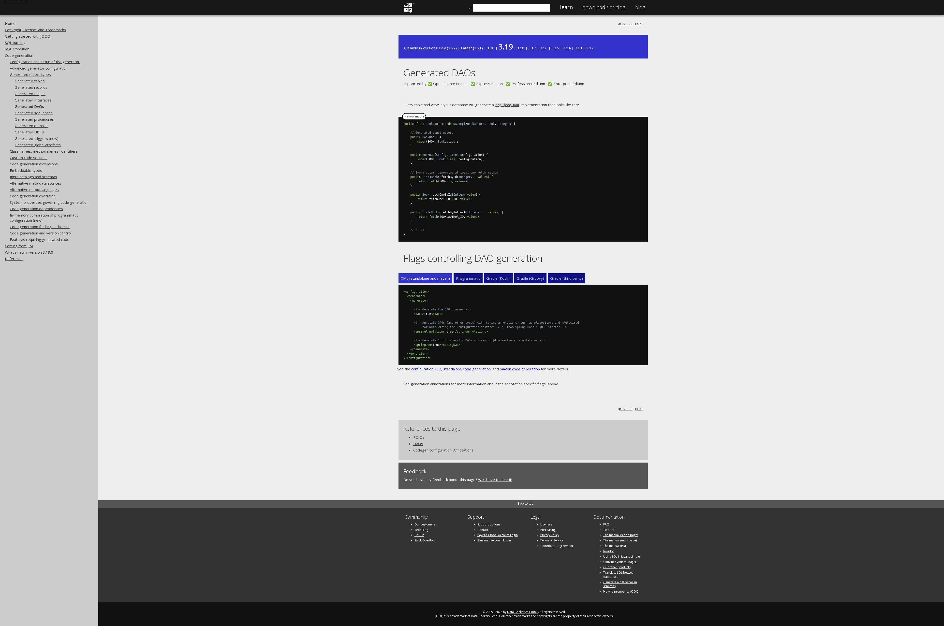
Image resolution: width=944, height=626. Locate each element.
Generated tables (30, 80)
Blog (640, 7)
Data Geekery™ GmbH (522, 612)
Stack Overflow (424, 540)
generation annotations (430, 383)
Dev (442, 47)
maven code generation (520, 368)
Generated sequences (34, 112)
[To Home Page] (408, 11)
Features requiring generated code (39, 239)
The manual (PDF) (615, 546)
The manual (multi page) (620, 540)
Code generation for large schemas (40, 226)
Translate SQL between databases (619, 574)
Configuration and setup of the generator (45, 61)
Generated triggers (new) (37, 138)
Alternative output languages (34, 189)
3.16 (543, 47)
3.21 (478, 47)
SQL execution (17, 48)
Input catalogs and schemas (33, 176)
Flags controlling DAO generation (473, 257)
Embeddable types (26, 170)
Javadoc (608, 551)
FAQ (606, 524)
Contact (482, 530)
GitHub (419, 535)
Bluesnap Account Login (494, 540)
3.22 (452, 47)
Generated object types (30, 74)
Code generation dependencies (36, 208)
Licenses (546, 524)
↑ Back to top (524, 503)
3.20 (490, 47)
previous (625, 23)
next (639, 23)
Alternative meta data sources (35, 183)
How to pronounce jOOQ (620, 591)
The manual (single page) (620, 535)
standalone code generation (467, 368)
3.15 (555, 47)
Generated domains (31, 125)
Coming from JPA (19, 245)
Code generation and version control (41, 233)
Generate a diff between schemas (620, 584)
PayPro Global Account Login (497, 535)
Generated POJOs (30, 93)
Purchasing (548, 530)
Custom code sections (28, 157)
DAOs (418, 443)
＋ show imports (414, 116)
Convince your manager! (620, 562)
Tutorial (608, 530)
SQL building (15, 42)
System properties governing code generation (49, 202)
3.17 (532, 47)
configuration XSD (426, 368)
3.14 (567, 47)
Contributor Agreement (556, 546)
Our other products (617, 567)
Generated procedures (34, 119)
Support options (488, 524)
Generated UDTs (29, 132)
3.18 (520, 47)
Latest (466, 47)
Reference (14, 258)
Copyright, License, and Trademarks (35, 29)
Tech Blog (421, 530)
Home (10, 23)
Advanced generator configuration (39, 68)
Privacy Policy (549, 535)
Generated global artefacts (38, 144)
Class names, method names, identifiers (44, 151)
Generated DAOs (29, 106)
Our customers (424, 524)
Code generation (19, 55)
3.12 (590, 47)
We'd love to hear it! (495, 479)
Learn (566, 7)
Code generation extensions (34, 163)
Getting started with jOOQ (27, 36)
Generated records (31, 87)
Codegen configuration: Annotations (443, 450)
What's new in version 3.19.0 (29, 252)
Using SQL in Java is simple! (622, 556)
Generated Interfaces (33, 100)
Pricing (604, 7)
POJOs (419, 437)
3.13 (578, 47)
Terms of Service (551, 540)
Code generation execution (33, 195)
